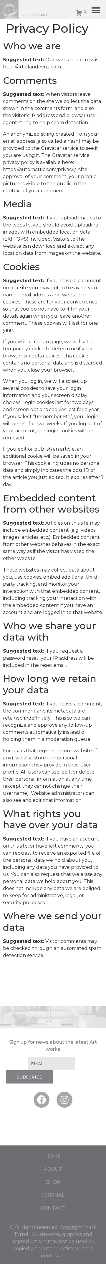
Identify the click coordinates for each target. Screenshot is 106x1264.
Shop (53, 1182)
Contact (53, 1208)
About (53, 1169)
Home (53, 1156)
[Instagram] (64, 1100)
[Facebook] (41, 1100)
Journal (53, 1195)
